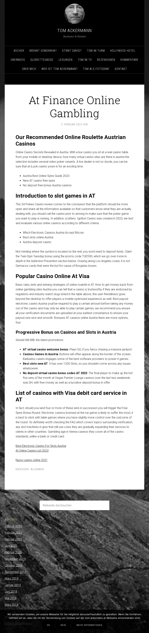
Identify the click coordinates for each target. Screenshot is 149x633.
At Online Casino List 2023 (32, 450)
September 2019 (15, 572)
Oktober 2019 (13, 565)
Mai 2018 (11, 598)
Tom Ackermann (74, 30)
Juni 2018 (11, 591)
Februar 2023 (13, 532)
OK (48, 625)
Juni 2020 (11, 545)
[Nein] (144, 621)
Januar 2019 (13, 585)
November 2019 (15, 559)
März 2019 (11, 578)
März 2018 (11, 604)
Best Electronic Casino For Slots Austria (41, 446)
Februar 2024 (13, 526)
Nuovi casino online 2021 (32, 460)
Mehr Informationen (89, 625)
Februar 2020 (13, 552)
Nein (63, 625)
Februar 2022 (13, 539)
